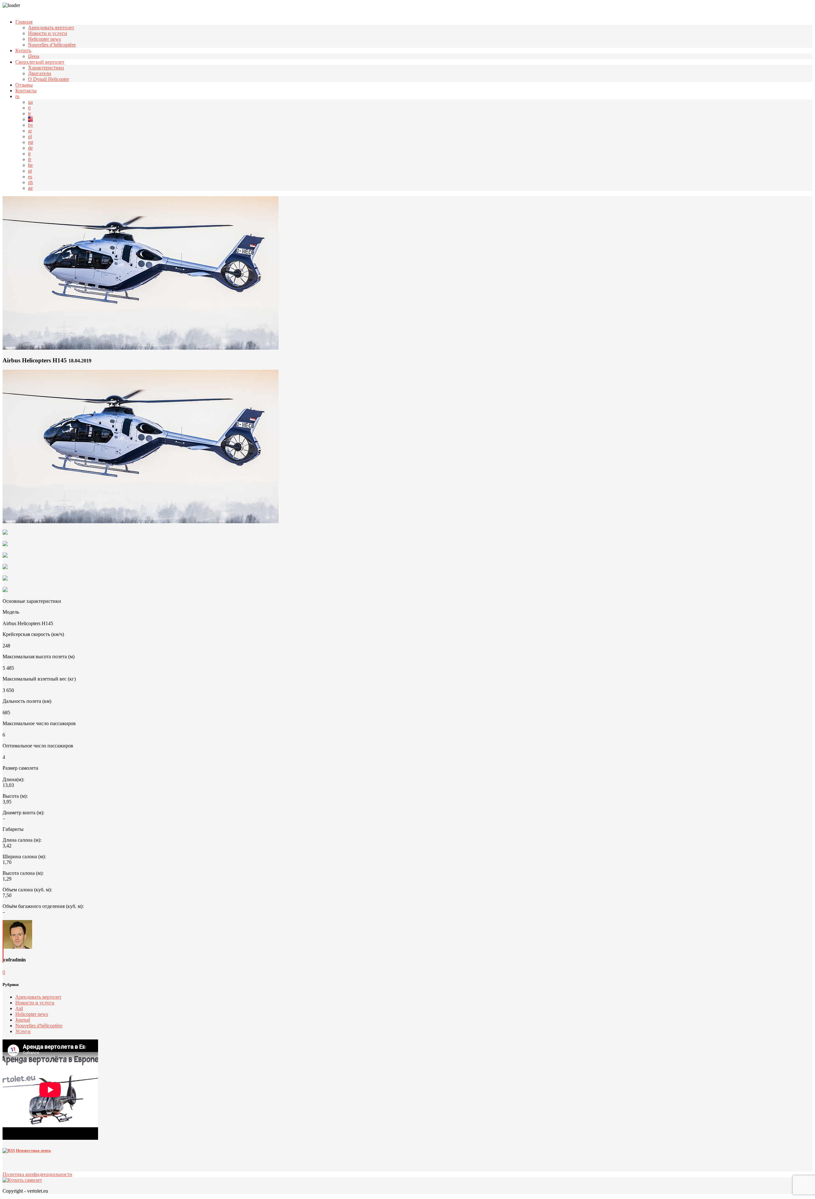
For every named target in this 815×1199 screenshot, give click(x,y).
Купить (23, 50)
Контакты (26, 90)
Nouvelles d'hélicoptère (38, 1025)
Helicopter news (44, 39)
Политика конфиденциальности (37, 1174)
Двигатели (39, 73)
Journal (22, 1020)
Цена (33, 56)
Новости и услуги (47, 33)
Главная (23, 22)
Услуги (23, 1031)
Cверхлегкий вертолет (39, 62)
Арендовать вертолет (51, 27)
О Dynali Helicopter (48, 79)
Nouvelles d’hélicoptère (52, 44)
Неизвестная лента (33, 1150)
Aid (19, 1008)
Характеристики (46, 67)
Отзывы (24, 85)
